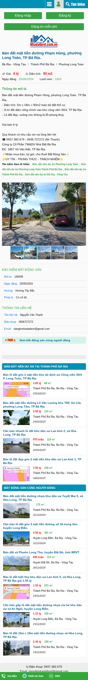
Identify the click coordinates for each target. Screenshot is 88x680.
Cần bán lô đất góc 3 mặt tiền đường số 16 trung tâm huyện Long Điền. (40, 526)
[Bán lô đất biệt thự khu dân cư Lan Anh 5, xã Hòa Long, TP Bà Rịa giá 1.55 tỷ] (16, 591)
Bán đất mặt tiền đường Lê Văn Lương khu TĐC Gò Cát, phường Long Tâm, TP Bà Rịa (42, 404)
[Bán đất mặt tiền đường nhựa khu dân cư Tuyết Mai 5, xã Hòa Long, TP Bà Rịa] (16, 510)
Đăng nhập (23, 15)
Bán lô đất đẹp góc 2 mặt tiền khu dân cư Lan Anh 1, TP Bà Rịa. (42, 461)
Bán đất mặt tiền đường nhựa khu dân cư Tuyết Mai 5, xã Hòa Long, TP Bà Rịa (43, 497)
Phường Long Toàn (71, 64)
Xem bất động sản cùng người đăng (44, 340)
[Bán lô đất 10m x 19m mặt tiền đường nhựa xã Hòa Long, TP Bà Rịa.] (16, 647)
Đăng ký (65, 15)
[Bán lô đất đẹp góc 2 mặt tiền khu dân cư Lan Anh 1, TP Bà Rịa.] (16, 473)
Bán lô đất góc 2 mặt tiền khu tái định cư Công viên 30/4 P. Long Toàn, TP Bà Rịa (42, 376)
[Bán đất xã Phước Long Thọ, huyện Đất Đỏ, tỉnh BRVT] (16, 563)
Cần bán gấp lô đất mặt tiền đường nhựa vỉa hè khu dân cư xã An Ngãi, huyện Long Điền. (42, 606)
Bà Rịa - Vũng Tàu (14, 64)
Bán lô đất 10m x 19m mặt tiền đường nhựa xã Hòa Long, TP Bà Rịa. (43, 635)
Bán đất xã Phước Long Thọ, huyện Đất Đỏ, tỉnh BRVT (41, 552)
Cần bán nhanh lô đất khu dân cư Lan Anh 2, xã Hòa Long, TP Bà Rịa (39, 432)
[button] (82, 186)
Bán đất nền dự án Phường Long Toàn (55, 164)
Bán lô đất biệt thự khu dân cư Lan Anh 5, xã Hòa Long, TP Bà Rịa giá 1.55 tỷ (42, 578)
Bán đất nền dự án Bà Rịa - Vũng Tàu (46, 174)
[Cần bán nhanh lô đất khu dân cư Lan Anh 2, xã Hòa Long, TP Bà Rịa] (16, 445)
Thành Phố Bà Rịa (42, 64)
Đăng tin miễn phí (44, 26)
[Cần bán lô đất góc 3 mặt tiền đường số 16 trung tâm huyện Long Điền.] (16, 538)
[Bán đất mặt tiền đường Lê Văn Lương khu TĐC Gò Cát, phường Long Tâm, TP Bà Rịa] (16, 417)
